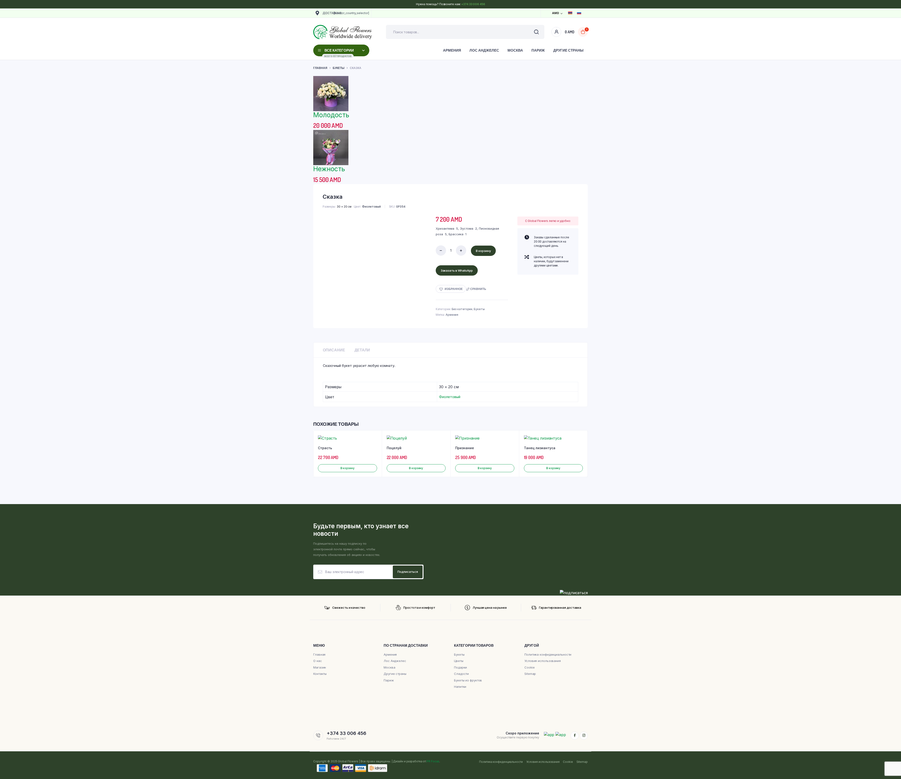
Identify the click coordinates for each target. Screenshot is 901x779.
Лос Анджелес (484, 50)
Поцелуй (394, 448)
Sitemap (530, 674)
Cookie (529, 667)
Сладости (461, 674)
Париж (538, 50)
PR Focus (433, 761)
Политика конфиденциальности (547, 654)
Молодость (331, 115)
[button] (451, 289)
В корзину (483, 251)
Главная (320, 68)
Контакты (320, 674)
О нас (317, 661)
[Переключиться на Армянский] (570, 13)
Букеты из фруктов (468, 680)
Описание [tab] (334, 350)
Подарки (460, 667)
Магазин (319, 667)
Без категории (462, 309)
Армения (452, 50)
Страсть (325, 448)
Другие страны (568, 50)
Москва (515, 50)
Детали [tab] (362, 350)
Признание (464, 448)
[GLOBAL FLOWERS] (342, 32)
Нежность (329, 169)
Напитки (460, 686)
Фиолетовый (371, 206)
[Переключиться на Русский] (579, 13)
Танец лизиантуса (539, 448)
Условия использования (542, 661)
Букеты (338, 68)
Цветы (458, 661)
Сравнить (478, 289)
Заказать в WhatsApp (457, 270)
